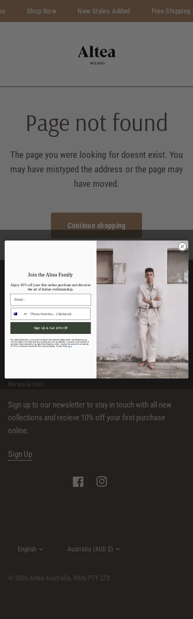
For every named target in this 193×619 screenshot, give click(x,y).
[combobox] (19, 313)
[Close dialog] (182, 247)
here (70, 346)
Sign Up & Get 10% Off (51, 328)
